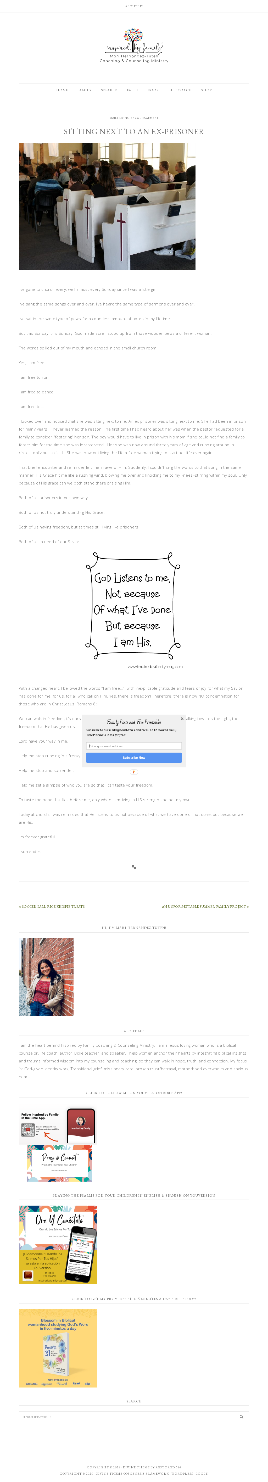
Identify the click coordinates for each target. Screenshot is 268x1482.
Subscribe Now (134, 757)
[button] (134, 722)
